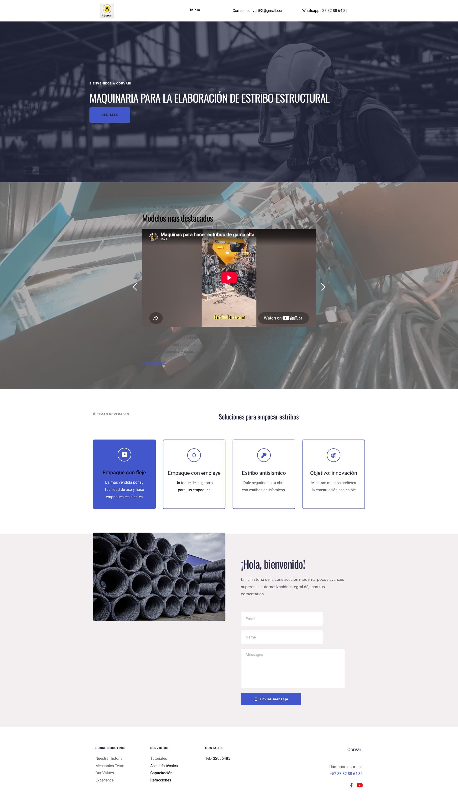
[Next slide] (323, 287)
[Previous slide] (135, 287)
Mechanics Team (109, 766)
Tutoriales (158, 758)
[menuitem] (195, 10)
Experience (104, 780)
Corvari (355, 749)
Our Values (104, 773)
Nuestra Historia (109, 758)
